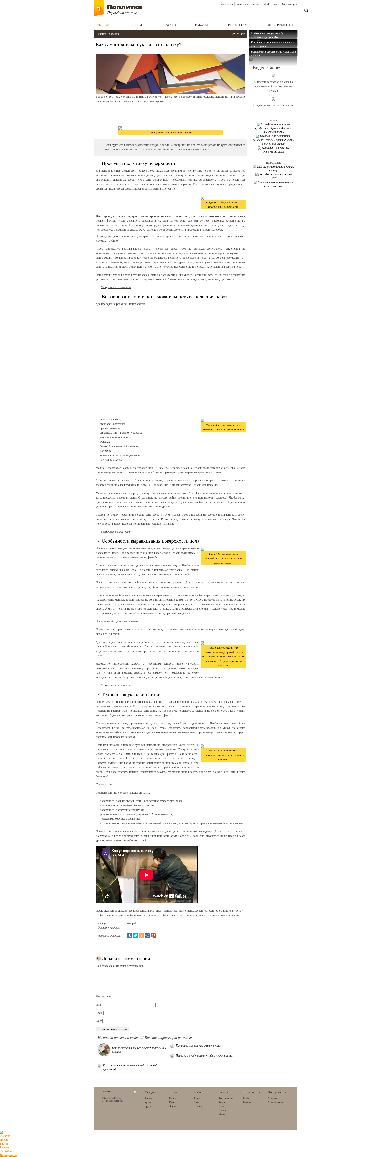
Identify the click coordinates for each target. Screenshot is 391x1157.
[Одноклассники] (141, 935)
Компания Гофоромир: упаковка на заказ (275, 149)
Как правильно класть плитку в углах (198, 1045)
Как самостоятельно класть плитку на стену (275, 184)
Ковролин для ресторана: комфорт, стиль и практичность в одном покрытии (273, 140)
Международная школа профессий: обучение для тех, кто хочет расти (273, 128)
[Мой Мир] (147, 935)
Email (99, 1013)
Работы (4, 1147)
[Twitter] (135, 935)
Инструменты (8, 1155)
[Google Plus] (153, 935)
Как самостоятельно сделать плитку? (275, 168)
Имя (98, 1004)
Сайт (99, 1021)
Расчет (4, 1143)
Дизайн (4, 1140)
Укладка (114, 34)
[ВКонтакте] (129, 935)
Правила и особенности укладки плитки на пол (204, 1055)
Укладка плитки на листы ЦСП (275, 176)
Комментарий (104, 996)
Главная (101, 34)
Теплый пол (7, 1151)
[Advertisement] (170, 114)
